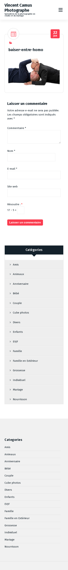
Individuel (19, 380)
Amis (16, 264)
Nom (11, 151)
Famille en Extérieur (25, 360)
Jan (55, 34)
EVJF (15, 341)
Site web (12, 186)
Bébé (16, 293)
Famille (17, 351)
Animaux (18, 274)
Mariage (18, 389)
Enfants (18, 331)
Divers (16, 322)
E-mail (12, 168)
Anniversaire (20, 283)
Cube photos (21, 312)
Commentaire (16, 128)
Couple (17, 303)
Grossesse (19, 370)
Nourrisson (20, 399)
